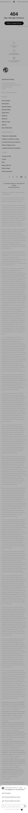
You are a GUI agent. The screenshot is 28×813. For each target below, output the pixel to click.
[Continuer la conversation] (25, 806)
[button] (14, 406)
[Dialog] (22, 810)
